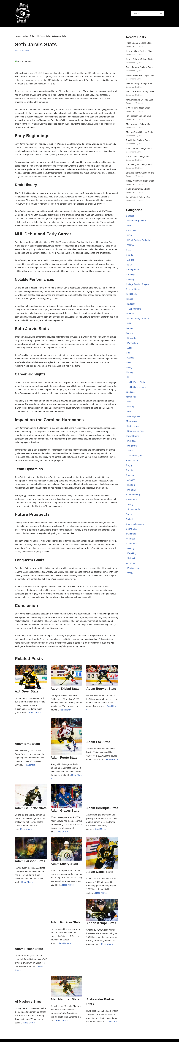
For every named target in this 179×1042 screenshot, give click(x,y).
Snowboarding (134, 509)
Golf (128, 353)
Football (130, 314)
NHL (32, 36)
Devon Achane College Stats (139, 59)
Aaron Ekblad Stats (65, 688)
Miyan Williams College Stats (139, 100)
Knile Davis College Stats (138, 189)
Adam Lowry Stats (64, 863)
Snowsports (131, 499)
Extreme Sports (133, 289)
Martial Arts (131, 397)
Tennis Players (135, 455)
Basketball (131, 230)
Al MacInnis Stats (28, 1001)
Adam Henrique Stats (102, 808)
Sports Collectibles (135, 524)
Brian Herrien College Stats (139, 148)
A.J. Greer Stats (26, 691)
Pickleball (132, 441)
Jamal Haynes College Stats (139, 165)
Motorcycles (133, 426)
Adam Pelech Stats (29, 949)
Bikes (128, 250)
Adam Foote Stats (64, 757)
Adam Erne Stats (27, 743)
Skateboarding (133, 495)
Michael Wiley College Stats (139, 83)
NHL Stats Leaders (137, 387)
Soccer (129, 514)
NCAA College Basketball (139, 240)
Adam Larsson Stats (30, 861)
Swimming (132, 558)
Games (129, 328)
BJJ (129, 402)
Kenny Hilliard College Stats (139, 51)
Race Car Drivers (135, 431)
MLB (129, 226)
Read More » (35, 712)
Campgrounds (132, 269)
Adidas (130, 260)
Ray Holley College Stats (138, 140)
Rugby (129, 465)
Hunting (131, 485)
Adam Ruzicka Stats (65, 922)
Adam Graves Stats (65, 810)
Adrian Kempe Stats (101, 923)
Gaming (129, 333)
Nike (129, 265)
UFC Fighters (133, 416)
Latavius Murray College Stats (140, 173)
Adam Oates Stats (99, 871)
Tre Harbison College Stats (138, 116)
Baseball (130, 216)
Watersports (131, 544)
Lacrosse (130, 392)
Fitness (129, 299)
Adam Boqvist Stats (101, 688)
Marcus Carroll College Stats (139, 132)
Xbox (129, 348)
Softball (129, 519)
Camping (130, 274)
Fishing (130, 548)
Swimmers (131, 534)
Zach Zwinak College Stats (138, 197)
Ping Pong (132, 446)
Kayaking (131, 553)
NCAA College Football (138, 318)
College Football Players (137, 284)
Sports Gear (131, 529)
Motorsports (131, 421)
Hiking (129, 367)
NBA (129, 235)
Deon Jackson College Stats (139, 67)
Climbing (130, 279)
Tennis (130, 451)
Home (17, 36)
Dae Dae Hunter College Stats (140, 92)
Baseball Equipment (136, 221)
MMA (129, 411)
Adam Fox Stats (98, 742)
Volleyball (130, 539)
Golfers (130, 358)
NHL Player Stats (43, 36)
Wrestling (130, 563)
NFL (129, 323)
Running (130, 470)
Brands (129, 255)
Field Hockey (132, 294)
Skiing (130, 504)
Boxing (130, 407)
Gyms (128, 362)
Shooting (130, 475)
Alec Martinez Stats (65, 999)
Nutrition (131, 304)
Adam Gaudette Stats (31, 808)
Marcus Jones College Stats (139, 124)
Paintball (131, 490)
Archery (131, 480)
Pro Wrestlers (133, 568)
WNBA (130, 245)
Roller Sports (132, 460)
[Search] (161, 13)
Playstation (132, 343)
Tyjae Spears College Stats (138, 43)
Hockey (25, 36)
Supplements (135, 309)
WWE (130, 573)
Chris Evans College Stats (138, 156)
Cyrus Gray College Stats (138, 108)
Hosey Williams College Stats (140, 181)
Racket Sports (132, 436)
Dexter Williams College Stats (140, 75)
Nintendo (131, 338)
